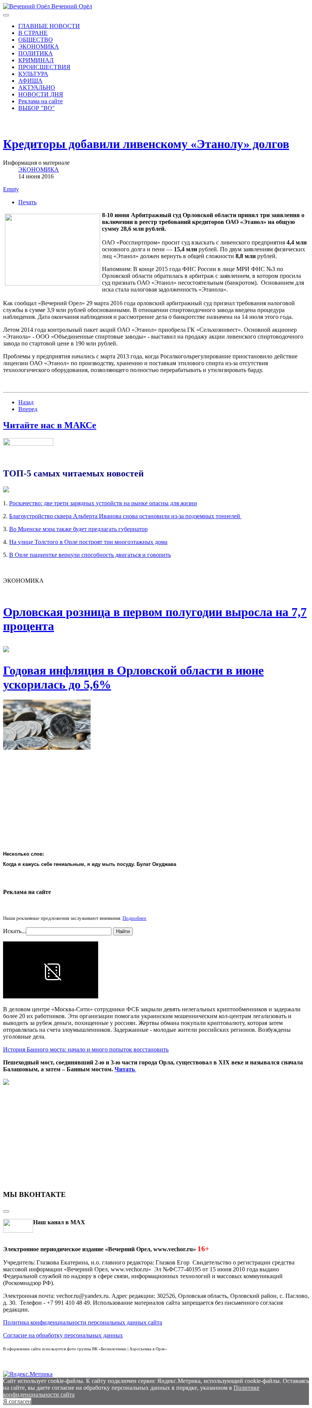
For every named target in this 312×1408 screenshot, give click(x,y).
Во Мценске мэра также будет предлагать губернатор (78, 529)
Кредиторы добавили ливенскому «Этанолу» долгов (146, 144)
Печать (27, 202)
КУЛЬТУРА (33, 74)
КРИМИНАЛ (36, 60)
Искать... (14, 931)
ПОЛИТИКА (35, 53)
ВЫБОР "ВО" (36, 108)
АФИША (30, 80)
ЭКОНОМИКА (38, 46)
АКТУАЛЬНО (36, 87)
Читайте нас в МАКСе (49, 425)
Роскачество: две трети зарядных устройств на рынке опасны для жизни (103, 503)
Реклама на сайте (40, 101)
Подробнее (134, 918)
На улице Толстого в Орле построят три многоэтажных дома (88, 542)
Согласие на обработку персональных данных (63, 1335)
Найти (123, 931)
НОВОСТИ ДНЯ (40, 94)
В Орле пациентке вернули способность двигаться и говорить (90, 555)
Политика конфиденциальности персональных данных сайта (82, 1322)
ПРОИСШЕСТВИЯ (44, 67)
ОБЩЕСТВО (35, 39)
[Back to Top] (6, 1211)
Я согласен (17, 1401)
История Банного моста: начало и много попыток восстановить (86, 1049)
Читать (125, 1069)
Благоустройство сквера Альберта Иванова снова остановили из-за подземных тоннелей (125, 516)
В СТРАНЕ (33, 33)
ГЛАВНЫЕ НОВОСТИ (49, 26)
